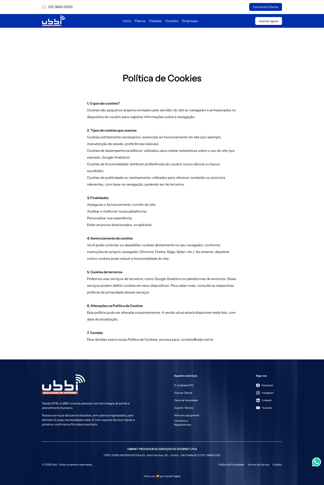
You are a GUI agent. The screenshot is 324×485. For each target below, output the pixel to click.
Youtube (267, 407)
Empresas (190, 21)
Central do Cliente (265, 7)
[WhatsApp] (316, 458)
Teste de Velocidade (186, 400)
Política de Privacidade (231, 464)
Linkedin (267, 400)
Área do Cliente (183, 392)
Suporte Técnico (183, 407)
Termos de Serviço (258, 464)
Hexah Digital (172, 476)
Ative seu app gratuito (187, 415)
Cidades (155, 21)
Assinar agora (268, 21)
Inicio (127, 21)
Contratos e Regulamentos (182, 422)
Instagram (268, 392)
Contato (171, 21)
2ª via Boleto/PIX (184, 385)
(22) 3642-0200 (60, 7)
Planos (140, 21)
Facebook (267, 385)
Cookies (277, 464)
